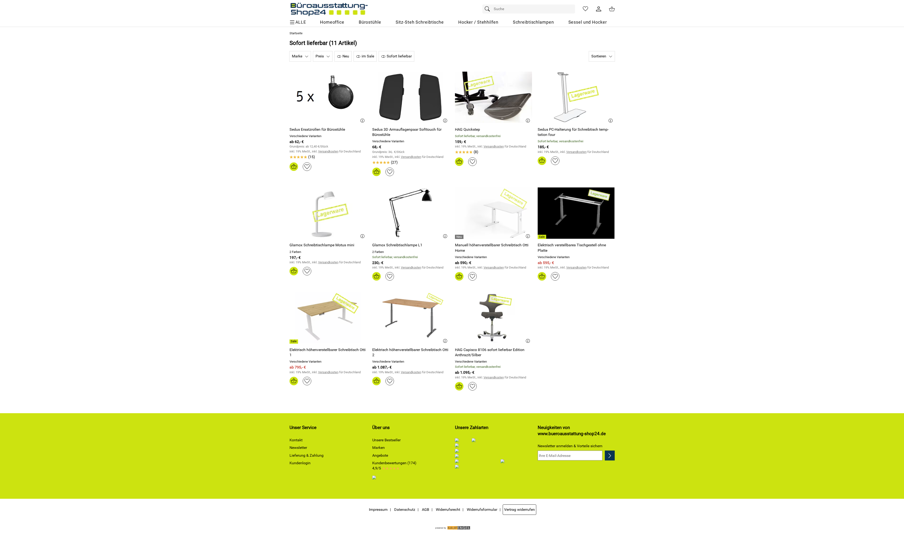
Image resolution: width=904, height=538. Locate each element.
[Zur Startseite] (329, 9)
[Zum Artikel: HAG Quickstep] (493, 97)
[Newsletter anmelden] (609, 455)
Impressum (378, 509)
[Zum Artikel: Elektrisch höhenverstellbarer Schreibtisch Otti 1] (328, 317)
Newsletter (298, 447)
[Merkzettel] (585, 9)
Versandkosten (328, 151)
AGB (425, 509)
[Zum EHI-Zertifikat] (378, 480)
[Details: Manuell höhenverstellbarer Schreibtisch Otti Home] (460, 237)
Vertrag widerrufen (519, 509)
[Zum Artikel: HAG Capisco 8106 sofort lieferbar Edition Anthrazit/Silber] (493, 317)
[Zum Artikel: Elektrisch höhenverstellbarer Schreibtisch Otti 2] (410, 317)
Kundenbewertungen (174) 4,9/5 (394, 465)
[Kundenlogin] (598, 9)
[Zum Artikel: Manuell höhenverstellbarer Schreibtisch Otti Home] (493, 213)
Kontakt (296, 440)
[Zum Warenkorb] (612, 9)
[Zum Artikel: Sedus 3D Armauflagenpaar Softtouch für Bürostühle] (410, 97)
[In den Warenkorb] (294, 166)
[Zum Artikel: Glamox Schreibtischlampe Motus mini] (328, 213)
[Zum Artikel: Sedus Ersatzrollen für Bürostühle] (328, 97)
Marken (378, 447)
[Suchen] (488, 8)
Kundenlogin (300, 463)
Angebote (380, 455)
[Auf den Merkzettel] (307, 166)
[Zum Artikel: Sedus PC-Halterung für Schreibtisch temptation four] (576, 97)
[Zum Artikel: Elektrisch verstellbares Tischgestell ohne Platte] (576, 213)
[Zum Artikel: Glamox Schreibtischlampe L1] (410, 213)
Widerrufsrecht (448, 509)
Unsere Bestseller (386, 440)
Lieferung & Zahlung (307, 455)
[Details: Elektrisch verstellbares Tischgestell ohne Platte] (542, 237)
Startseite (296, 33)
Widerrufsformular (482, 509)
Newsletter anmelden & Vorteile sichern (570, 446)
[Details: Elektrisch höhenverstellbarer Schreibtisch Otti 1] (294, 341)
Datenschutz (404, 509)
